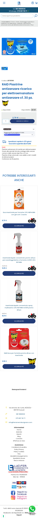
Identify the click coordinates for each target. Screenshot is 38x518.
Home (17, 22)
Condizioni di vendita (19, 447)
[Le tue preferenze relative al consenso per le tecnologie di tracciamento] (3, 516)
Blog (19, 436)
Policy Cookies (19, 452)
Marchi (19, 434)
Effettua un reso (19, 441)
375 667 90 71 (22, 11)
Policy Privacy (19, 449)
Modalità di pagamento (19, 456)
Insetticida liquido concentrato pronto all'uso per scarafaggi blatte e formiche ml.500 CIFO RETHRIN (19, 260)
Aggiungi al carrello (22, 121)
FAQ (19, 454)
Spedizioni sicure (19, 458)
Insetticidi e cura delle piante (8, 23)
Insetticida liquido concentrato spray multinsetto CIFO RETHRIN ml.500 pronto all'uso (19, 307)
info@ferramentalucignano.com (20, 422)
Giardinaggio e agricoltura (27, 22)
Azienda (19, 432)
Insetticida (19, 23)
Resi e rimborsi (19, 460)
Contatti (19, 439)
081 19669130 (20, 9)
